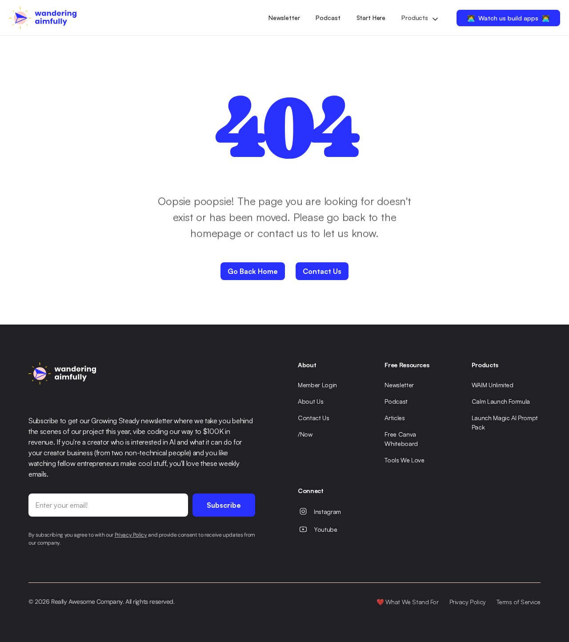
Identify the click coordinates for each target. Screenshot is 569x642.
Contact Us (313, 417)
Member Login (317, 385)
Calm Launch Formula (501, 401)
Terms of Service (519, 602)
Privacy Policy (467, 602)
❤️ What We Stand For (408, 602)
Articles (395, 417)
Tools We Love (404, 460)
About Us (310, 401)
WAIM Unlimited (492, 385)
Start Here (371, 17)
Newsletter (284, 17)
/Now (305, 434)
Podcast (328, 17)
